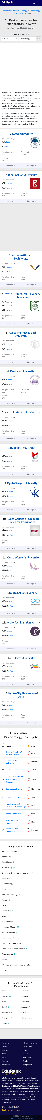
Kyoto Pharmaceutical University (21, 334)
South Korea (27, 1046)
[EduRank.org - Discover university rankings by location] (7, 2)
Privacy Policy (27, 1119)
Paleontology (35, 10)
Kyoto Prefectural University (21, 412)
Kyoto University (21, 133)
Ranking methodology (12, 1110)
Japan (21, 13)
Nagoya (5, 1050)
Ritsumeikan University (21, 174)
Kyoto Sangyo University (21, 483)
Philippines (27, 1057)
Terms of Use (14, 1119)
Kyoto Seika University (21, 592)
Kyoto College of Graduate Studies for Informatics (21, 520)
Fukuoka (5, 1057)
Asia (15, 13)
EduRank (31, 28)
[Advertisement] (21, 68)
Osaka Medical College (15, 770)
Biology (24, 10)
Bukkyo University (21, 658)
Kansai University (13, 813)
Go (38, 38)
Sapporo (5, 1061)
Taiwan (25, 1054)
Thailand (26, 1061)
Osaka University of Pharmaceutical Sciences (14, 779)
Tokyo (4, 1046)
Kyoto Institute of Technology (21, 257)
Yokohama (6, 1064)
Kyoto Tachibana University (21, 622)
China (25, 1050)
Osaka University (13, 797)
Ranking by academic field (21, 34)
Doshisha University (21, 371)
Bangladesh (27, 1064)
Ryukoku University (21, 448)
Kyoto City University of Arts (21, 695)
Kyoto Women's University (21, 557)
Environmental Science (10, 10)
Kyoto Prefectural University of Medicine (21, 295)
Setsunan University (14, 789)
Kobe (4, 1054)
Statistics (9, 166)
